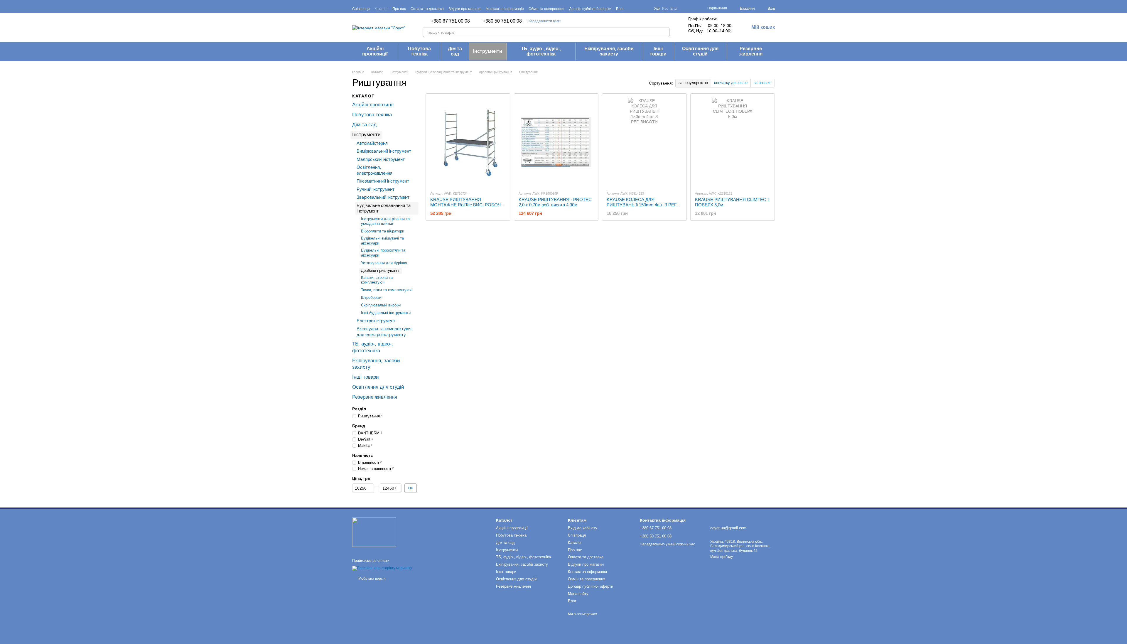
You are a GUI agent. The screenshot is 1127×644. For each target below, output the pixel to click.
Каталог (381, 9)
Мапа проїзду (721, 557)
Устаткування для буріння (384, 262)
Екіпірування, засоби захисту (609, 51)
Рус (665, 8)
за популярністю (693, 82)
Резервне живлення (750, 51)
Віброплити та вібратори (382, 231)
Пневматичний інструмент (383, 180)
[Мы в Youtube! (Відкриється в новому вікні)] (639, 8)
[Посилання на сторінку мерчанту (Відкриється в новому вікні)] (382, 568)
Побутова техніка (419, 51)
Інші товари (658, 51)
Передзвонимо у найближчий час (667, 544)
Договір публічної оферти (590, 9)
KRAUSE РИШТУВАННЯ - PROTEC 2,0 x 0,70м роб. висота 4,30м (555, 202)
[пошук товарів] (664, 32)
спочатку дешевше (731, 82)
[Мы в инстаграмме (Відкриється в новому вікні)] (646, 8)
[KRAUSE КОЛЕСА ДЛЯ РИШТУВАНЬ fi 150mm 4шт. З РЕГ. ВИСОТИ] (644, 142)
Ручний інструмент (375, 188)
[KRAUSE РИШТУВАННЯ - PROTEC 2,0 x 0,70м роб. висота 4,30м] (556, 142)
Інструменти (487, 51)
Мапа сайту (578, 593)
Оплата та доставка (427, 9)
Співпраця (361, 9)
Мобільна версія (371, 578)
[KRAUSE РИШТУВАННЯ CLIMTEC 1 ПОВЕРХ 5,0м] (732, 142)
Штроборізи (371, 297)
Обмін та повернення (546, 9)
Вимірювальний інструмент (384, 151)
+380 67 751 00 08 (450, 21)
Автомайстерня (372, 142)
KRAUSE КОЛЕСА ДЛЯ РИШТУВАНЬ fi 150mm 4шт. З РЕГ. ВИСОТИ (642, 205)
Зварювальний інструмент (383, 197)
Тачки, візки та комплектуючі (386, 290)
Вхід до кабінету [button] (582, 528)
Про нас (399, 9)
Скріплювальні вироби (381, 305)
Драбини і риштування (380, 270)
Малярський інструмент (381, 158)
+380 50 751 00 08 (502, 21)
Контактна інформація (505, 9)
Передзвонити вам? (544, 21)
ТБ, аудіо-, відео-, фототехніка (541, 51)
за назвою (763, 82)
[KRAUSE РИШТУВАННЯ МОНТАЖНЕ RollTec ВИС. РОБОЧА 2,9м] (468, 142)
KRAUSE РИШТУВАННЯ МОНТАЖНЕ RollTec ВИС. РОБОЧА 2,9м (467, 205)
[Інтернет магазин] (374, 532)
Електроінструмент (376, 320)
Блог (620, 9)
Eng (673, 8)
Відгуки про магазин (465, 9)
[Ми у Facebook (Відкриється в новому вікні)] (632, 8)
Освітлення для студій (700, 51)
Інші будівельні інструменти (386, 313)
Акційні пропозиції (375, 51)
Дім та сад (455, 51)
